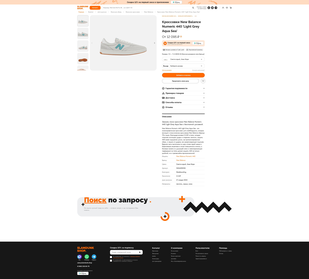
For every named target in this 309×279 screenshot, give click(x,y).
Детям (154, 256)
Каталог (90, 12)
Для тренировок (156, 261)
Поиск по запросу (201, 256)
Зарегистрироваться (201, 259)
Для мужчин (102, 12)
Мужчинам (155, 251)
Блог (197, 251)
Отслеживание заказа (202, 253)
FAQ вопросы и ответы (225, 251)
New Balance (148, 12)
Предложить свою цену (180, 81)
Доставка (173, 259)
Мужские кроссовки (133, 12)
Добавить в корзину (183, 75)
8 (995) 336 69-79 (83, 266)
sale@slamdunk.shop (84, 263)
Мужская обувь (116, 12)
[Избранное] (227, 8)
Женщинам (155, 253)
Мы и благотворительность (178, 261)
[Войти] (223, 8)
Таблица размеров (166, 70)
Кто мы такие (174, 251)
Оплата (221, 253)
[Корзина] (231, 8)
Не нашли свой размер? (198, 70)
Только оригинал (176, 256)
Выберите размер (176, 66)
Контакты (173, 253)
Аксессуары (155, 259)
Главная (81, 12)
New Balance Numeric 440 (185, 156)
